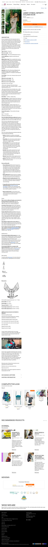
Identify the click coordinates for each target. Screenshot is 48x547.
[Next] (33, 0)
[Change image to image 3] (3, 20)
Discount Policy (5, 515)
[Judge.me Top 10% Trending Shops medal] (37, 493)
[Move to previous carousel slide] (44, 388)
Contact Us (4, 514)
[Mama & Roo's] (4, 4)
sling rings (13, 242)
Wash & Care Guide (5, 539)
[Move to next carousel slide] (45, 388)
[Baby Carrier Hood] (18, 398)
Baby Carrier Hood (18, 406)
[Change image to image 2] (3, 16)
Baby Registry (4, 512)
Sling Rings (41, 397)
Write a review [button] (30, 484)
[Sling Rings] (41, 393)
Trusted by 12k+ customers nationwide (31, 43)
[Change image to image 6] (3, 32)
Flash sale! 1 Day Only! (16, 456)
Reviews (3, 533)
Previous (42, 8)
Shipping (24, 29)
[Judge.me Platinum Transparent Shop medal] (22, 493)
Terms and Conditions (6, 537)
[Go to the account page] (44, 4)
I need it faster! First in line (7, 520)
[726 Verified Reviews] (24, 500)
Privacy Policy (4, 528)
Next (45, 8)
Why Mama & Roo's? (39, 433)
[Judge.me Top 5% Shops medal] (34, 493)
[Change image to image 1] (3, 11)
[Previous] (15, 0)
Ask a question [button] (30, 486)
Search (3, 534)
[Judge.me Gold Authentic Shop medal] (28, 493)
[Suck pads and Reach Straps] (7, 396)
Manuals (3, 523)
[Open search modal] (43, 4)
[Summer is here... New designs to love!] (8, 440)
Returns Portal (4, 531)
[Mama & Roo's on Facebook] (26, 520)
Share (25, 10)
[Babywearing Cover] (29, 398)
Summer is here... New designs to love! (16, 434)
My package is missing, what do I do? (9, 525)
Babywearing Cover (30, 406)
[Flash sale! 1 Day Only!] (8, 463)
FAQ (2, 517)
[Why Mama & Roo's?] (31, 440)
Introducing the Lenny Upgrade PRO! (39, 457)
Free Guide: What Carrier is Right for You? (10, 518)
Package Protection (5, 526)
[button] (34, 17)
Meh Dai (6, 8)
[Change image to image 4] (3, 23)
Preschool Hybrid (15, 227)
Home (3, 8)
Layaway (3, 522)
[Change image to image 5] (3, 28)
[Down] (3, 34)
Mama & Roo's (9, 544)
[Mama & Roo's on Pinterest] (28, 520)
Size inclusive (27, 41)
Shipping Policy (5, 536)
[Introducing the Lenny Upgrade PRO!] (31, 463)
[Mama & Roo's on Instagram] (27, 520)
